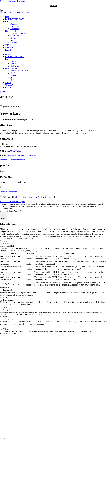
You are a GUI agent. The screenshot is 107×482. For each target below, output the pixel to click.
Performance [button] (5, 297)
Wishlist (53, 5)
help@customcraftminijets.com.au (22, 155)
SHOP (8, 45)
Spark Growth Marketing (26, 197)
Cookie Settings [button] (6, 211)
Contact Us (9, 47)
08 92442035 (15, 151)
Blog (12, 40)
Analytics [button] (4, 307)
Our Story (14, 36)
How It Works (11, 31)
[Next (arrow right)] (4, 438)
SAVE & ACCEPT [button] (8, 334)
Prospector (14, 26)
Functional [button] (4, 287)
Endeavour (14, 28)
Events (13, 38)
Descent (13, 24)
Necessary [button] (4, 241)
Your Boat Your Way (19, 33)
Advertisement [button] (6, 316)
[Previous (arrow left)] (1, 438)
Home (7, 17)
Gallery (13, 43)
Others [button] (2, 326)
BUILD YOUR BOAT (14, 19)
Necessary (7, 243)
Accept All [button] (18, 211)
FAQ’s (8, 50)
